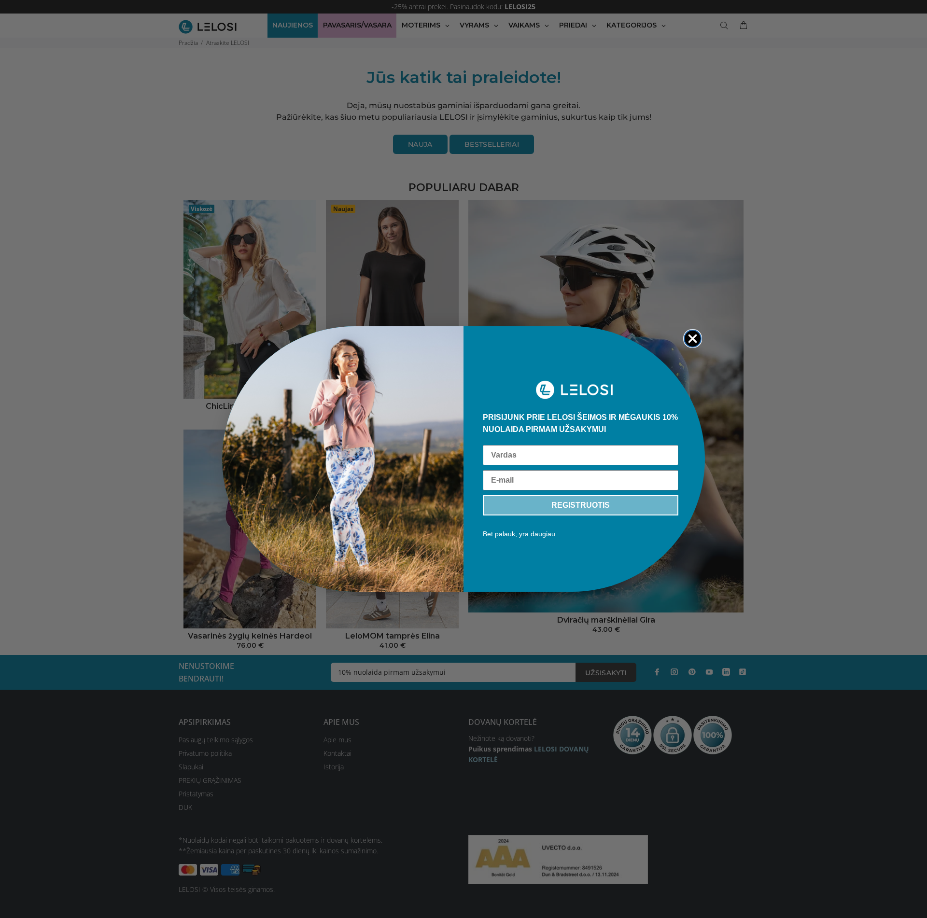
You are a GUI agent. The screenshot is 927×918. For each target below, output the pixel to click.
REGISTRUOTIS (580, 505)
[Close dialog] (692, 338)
